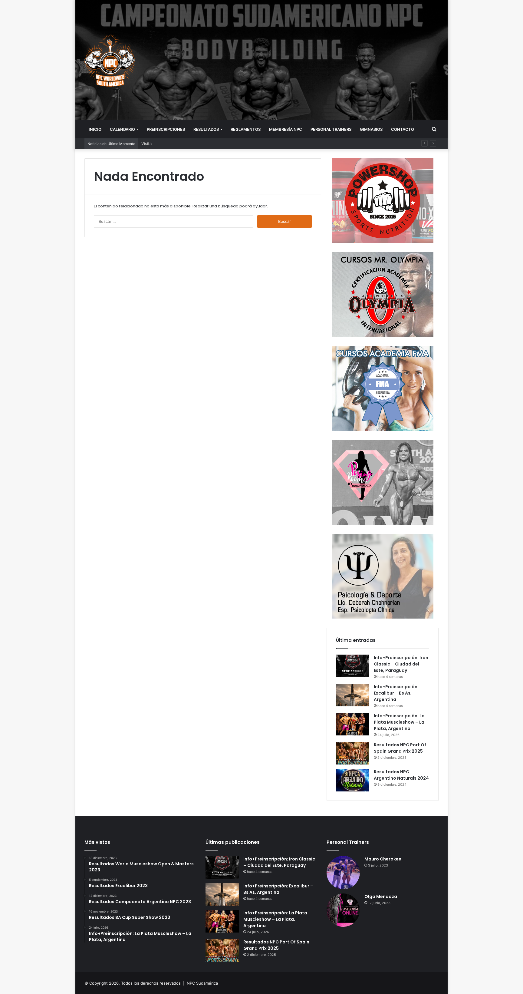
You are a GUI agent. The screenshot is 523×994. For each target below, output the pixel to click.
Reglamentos (246, 129)
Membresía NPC (285, 129)
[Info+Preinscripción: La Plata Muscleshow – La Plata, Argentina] (352, 724)
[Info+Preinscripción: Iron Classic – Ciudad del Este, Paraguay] (352, 666)
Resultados (206, 129)
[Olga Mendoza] (343, 910)
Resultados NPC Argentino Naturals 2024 (401, 775)
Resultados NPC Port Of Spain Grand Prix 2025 (400, 748)
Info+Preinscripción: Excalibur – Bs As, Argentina (396, 693)
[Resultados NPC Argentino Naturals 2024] (352, 780)
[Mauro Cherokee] (343, 872)
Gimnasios (371, 129)
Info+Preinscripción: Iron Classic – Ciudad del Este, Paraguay (401, 664)
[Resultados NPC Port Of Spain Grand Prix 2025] (352, 753)
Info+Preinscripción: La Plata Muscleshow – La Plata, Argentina (399, 722)
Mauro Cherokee (382, 859)
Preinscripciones (166, 129)
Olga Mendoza (380, 896)
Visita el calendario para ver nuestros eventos (184, 143)
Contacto (402, 129)
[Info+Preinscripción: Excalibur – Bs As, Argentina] (352, 695)
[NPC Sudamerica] (109, 60)
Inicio (95, 129)
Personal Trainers (331, 129)
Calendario (122, 129)
